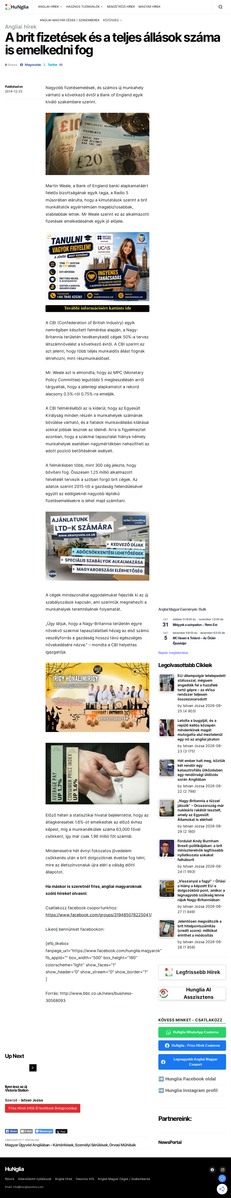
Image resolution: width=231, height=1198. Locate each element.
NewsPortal (169, 1142)
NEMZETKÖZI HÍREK (121, 6)
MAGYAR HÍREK (149, 6)
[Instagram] (222, 1169)
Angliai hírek (21, 26)
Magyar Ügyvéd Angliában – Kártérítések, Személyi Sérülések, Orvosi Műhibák (70, 1145)
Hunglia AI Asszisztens (198, 993)
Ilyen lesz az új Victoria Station (16, 1088)
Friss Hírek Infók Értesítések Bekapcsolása (43, 1108)
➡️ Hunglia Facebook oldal (187, 1078)
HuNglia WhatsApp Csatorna (195, 1032)
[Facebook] (212, 1169)
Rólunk (9, 1179)
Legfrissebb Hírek (198, 972)
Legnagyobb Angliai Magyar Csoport (195, 1061)
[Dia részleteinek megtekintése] (97, 266)
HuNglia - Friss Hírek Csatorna (196, 1045)
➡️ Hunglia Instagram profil (188, 1090)
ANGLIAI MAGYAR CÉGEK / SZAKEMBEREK (69, 20)
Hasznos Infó (85, 1179)
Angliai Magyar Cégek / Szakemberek (124, 1179)
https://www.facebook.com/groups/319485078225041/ (99, 914)
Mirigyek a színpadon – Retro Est (195, 624)
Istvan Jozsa (32, 1100)
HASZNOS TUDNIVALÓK (83, 6)
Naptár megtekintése (173, 652)
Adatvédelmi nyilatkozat (34, 1179)
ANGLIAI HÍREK (48, 6)
